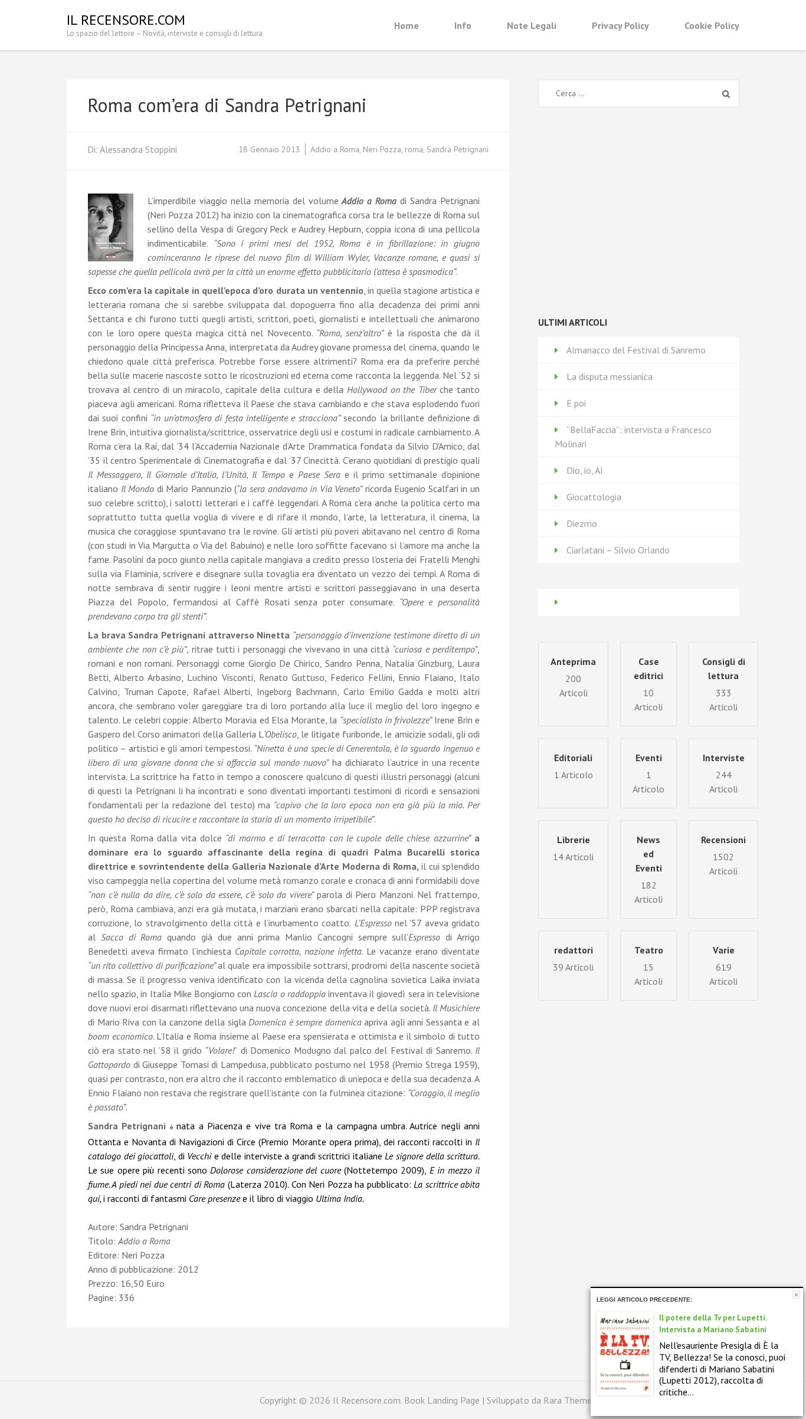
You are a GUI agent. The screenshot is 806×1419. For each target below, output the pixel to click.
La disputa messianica (609, 376)
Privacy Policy (620, 25)
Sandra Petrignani (458, 149)
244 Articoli (724, 773)
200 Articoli (573, 677)
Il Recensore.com (126, 20)
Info (462, 25)
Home (406, 25)
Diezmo (581, 523)
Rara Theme (567, 1400)
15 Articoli (648, 965)
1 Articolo (648, 773)
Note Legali (531, 25)
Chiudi (796, 1295)
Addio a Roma (334, 149)
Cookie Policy (711, 25)
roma (414, 149)
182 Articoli (648, 869)
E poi (576, 403)
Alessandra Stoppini (138, 149)
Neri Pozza (382, 149)
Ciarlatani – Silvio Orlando (618, 550)
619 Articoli (723, 965)
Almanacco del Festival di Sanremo (636, 350)
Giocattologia (593, 497)
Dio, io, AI (584, 470)
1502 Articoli (723, 855)
